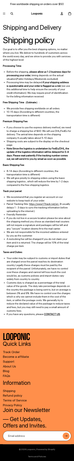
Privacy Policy (12, 405)
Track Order (11, 352)
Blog (6, 371)
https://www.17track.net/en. (44, 204)
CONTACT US (52, 314)
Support (8, 361)
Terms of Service (15, 400)
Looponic (31, 449)
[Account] (62, 14)
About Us (9, 366)
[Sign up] (66, 436)
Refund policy (12, 395)
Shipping (9, 391)
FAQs (6, 376)
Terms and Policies (37, 456)
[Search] (12, 14)
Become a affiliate (16, 356)
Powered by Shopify (45, 449)
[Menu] (4, 13)
